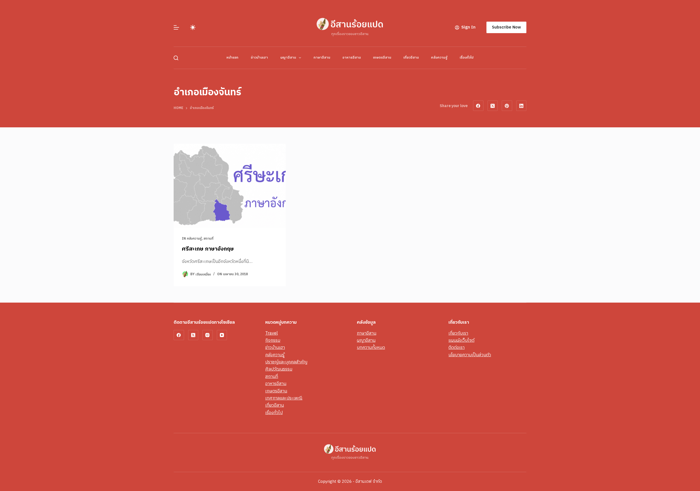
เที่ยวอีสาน (411, 57)
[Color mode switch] (193, 27)
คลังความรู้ (439, 57)
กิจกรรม (272, 340)
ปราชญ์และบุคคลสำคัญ (286, 362)
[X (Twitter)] (493, 106)
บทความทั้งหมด (371, 347)
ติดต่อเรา (456, 347)
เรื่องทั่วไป (467, 57)
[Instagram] (207, 335)
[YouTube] (222, 335)
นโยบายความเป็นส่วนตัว (469, 355)
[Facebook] (478, 106)
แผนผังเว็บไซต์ (461, 340)
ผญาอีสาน (288, 57)
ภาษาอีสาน (321, 57)
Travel (271, 333)
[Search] (176, 58)
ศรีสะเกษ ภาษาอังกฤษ (208, 249)
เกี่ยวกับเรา (458, 333)
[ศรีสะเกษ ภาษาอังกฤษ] (230, 186)
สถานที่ (208, 238)
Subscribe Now (506, 27)
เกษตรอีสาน (382, 57)
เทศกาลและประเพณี (283, 398)
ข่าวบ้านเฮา (259, 57)
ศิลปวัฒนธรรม (278, 369)
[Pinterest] (507, 106)
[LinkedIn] (521, 106)
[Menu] (176, 27)
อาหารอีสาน (351, 57)
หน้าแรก (232, 57)
